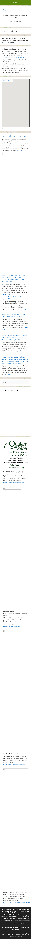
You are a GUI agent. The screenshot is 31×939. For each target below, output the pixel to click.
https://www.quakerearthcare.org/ (14, 764)
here (3, 64)
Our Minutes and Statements (15, 136)
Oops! (5, 10)
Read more (19, 150)
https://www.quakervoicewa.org (13, 482)
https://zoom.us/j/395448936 (14, 58)
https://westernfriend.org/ (11, 626)
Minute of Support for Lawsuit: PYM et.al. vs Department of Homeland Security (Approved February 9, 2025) (15, 338)
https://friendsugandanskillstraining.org (16, 902)
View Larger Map (7, 129)
